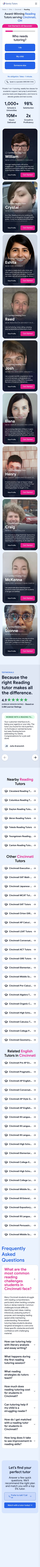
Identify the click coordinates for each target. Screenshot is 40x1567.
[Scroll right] (35, 757)
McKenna (13, 579)
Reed (10, 319)
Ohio (10, 9)
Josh (9, 368)
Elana (10, 421)
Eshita (10, 262)
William (11, 156)
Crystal (12, 207)
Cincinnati (18, 9)
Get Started (28, 175)
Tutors (4, 9)
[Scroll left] (5, 757)
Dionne (11, 631)
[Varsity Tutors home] (10, 3)
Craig (10, 527)
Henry (10, 474)
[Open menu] (36, 4)
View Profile (12, 175)
